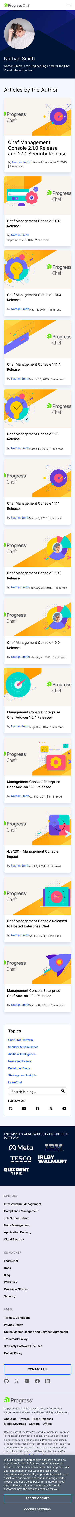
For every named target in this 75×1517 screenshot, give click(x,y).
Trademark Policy (15, 1339)
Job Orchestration (16, 1218)
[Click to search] (63, 1091)
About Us (10, 1419)
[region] (37, 1486)
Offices (47, 1424)
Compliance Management (21, 1211)
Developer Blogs (19, 1068)
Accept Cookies (38, 1498)
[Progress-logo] (18, 1401)
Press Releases (42, 1419)
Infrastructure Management (22, 1204)
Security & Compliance (23, 1047)
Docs (7, 1268)
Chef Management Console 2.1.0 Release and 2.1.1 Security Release (37, 147)
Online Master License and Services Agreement (36, 1332)
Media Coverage (15, 1424)
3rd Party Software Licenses (23, 1346)
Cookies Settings (37, 1509)
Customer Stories (16, 1289)
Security (9, 1296)
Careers (34, 1424)
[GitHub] (6, 1381)
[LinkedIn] (47, 1381)
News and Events (19, 1061)
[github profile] (10, 1108)
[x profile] (51, 1108)
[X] (16, 1381)
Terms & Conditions (17, 1318)
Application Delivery (17, 1232)
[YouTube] (27, 1381)
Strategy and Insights (22, 1075)
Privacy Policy (13, 1325)
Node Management (17, 1225)
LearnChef (15, 1082)
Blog (7, 1275)
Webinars (10, 1282)
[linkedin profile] (24, 1108)
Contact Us (37, 1369)
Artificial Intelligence (22, 1054)
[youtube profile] (64, 1108)
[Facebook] (37, 1381)
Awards (24, 1419)
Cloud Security (14, 1239)
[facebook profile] (37, 1108)
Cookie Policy (13, 1353)
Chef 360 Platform (20, 1040)
